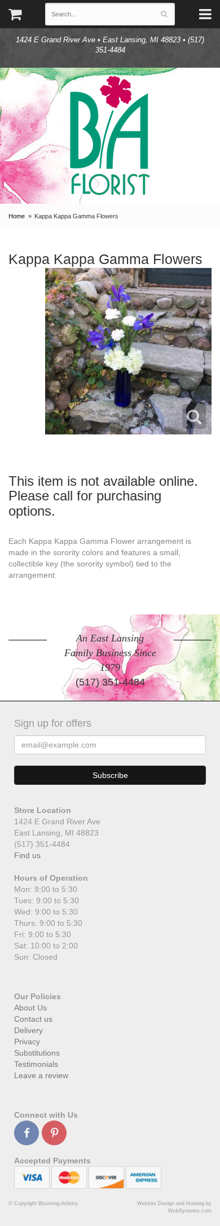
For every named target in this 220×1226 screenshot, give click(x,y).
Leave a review (41, 1075)
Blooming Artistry (110, 135)
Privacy (27, 1041)
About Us (30, 1007)
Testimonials (36, 1064)
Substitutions (37, 1052)
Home (16, 216)
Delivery (28, 1030)
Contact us (33, 1018)
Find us (27, 855)
